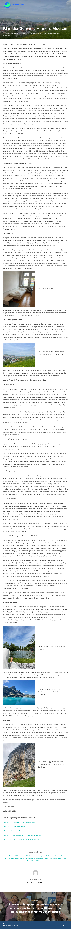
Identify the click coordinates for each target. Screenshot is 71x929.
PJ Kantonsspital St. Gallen (24, 856)
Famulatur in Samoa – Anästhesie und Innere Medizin (21, 839)
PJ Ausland (12, 856)
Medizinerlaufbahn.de (13, 33)
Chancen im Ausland (40, 33)
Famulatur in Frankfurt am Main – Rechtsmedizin (20, 822)
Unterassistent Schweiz (43, 858)
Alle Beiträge (28, 33)
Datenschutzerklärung (9, 923)
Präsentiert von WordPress (10, 925)
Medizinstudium (53, 33)
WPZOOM (65, 925)
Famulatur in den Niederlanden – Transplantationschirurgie (23, 835)
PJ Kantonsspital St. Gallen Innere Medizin (47, 856)
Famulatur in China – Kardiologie (14, 826)
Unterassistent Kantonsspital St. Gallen (23, 858)
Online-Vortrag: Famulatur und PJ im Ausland (19, 831)
